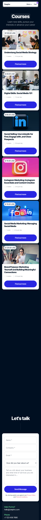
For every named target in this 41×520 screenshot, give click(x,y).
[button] (35, 4)
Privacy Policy (31, 495)
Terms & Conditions (21, 497)
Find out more (20, 64)
